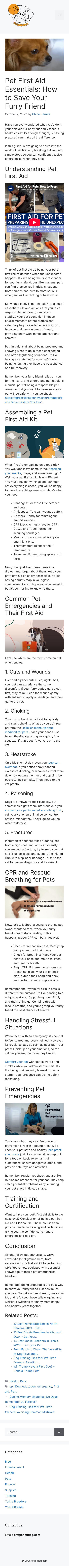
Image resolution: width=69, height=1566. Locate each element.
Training (10, 1495)
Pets (23, 1381)
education (29, 1386)
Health (14, 1381)
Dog (18, 1386)
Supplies (10, 1490)
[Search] (59, 1432)
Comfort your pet (16, 1061)
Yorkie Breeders (15, 1501)
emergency (44, 1386)
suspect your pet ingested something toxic (33, 810)
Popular (10, 1484)
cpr (12, 1386)
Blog (8, 1461)
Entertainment (14, 1467)
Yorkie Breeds (14, 1507)
